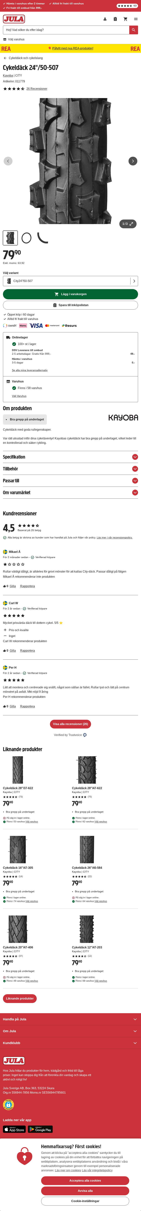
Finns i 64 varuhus (91, 901)
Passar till (11, 481)
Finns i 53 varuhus (22, 821)
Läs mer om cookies (68, 1170)
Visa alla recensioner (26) (70, 724)
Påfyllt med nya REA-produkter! (72, 48)
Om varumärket (16, 492)
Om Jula (9, 1031)
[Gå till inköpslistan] (115, 19)
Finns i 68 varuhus (91, 981)
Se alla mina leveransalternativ (30, 370)
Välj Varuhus (19, 395)
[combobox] (70, 30)
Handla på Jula (14, 1019)
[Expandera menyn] (135, 19)
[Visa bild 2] (26, 238)
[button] (8, 1104)
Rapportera (27, 586)
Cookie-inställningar (85, 1201)
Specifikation (14, 457)
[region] (70, 1174)
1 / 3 (125, 223)
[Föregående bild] (8, 161)
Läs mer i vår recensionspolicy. (115, 537)
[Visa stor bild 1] (70, 161)
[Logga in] (105, 19)
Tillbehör (10, 469)
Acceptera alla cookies (85, 1180)
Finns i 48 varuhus (22, 981)
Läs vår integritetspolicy (97, 1170)
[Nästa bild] (133, 161)
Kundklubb (11, 1043)
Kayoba (8, 75)
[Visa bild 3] (42, 238)
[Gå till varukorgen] (125, 19)
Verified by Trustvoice (68, 735)
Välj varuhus (16, 39)
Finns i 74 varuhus (22, 901)
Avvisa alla (85, 1190)
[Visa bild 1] (10, 238)
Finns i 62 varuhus (91, 821)
